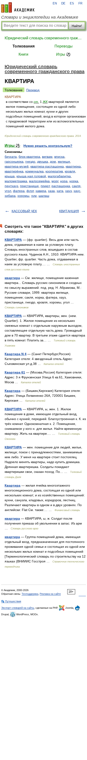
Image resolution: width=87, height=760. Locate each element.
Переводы (64, 46)
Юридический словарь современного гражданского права (43, 38)
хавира (40, 191)
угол (8, 191)
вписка (59, 156)
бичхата (11, 156)
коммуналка (34, 171)
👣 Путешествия (11, 601)
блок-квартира (29, 156)
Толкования (24, 46)
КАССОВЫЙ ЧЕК (24, 211)
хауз (68, 191)
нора (64, 181)
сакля (76, 186)
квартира (12, 278)
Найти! (77, 26)
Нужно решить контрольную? (47, 146)
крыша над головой (31, 176)
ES (72, 3)
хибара (10, 196)
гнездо (30, 161)
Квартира (12, 391)
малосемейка (39, 181)
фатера (19, 191)
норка (73, 181)
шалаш (44, 196)
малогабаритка (59, 176)
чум (34, 196)
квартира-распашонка (47, 166)
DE (63, 3)
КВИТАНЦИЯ (69, 211)
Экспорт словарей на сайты (17, 607)
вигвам (47, 156)
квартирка (73, 166)
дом (53, 161)
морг (55, 181)
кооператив (54, 171)
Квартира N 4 (15, 354)
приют (45, 186)
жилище (64, 161)
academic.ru (18, 7)
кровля (70, 171)
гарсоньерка (14, 161)
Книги (23, 54)
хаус (77, 191)
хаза (51, 191)
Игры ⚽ (63, 54)
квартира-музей (17, 166)
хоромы (23, 196)
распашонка (61, 186)
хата (60, 191)
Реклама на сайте (50, 593)
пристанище (29, 186)
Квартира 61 (15, 372)
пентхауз (11, 186)
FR (80, 3)
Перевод (32, 90)
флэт (30, 191)
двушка (42, 161)
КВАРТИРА (13, 240)
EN (55, 3)
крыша (10, 176)
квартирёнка (14, 171)
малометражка (16, 181)
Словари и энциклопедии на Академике (39, 17)
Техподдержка (30, 593)
